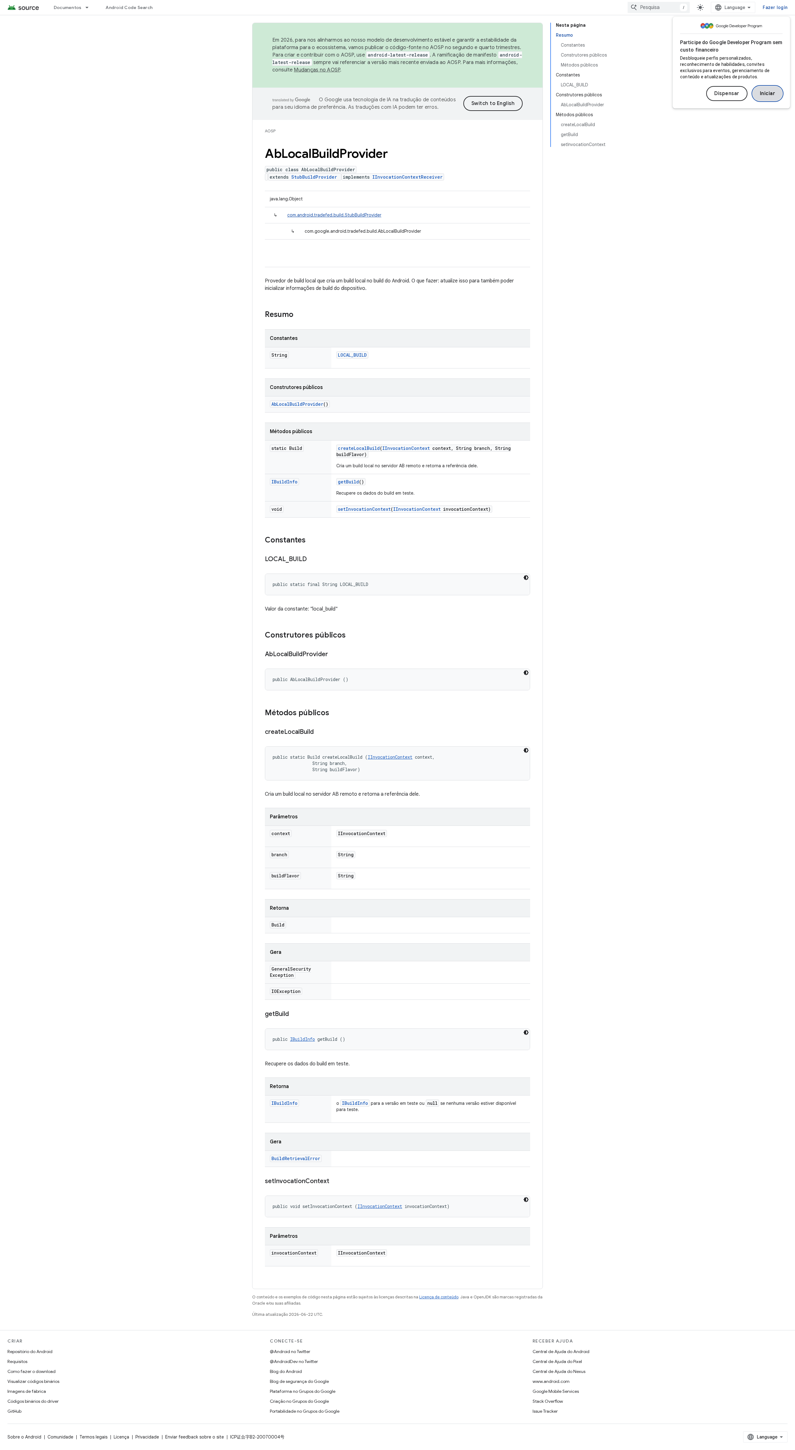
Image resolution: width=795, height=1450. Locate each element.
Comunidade (60, 1436)
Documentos (68, 7)
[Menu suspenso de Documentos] (89, 7)
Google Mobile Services (556, 1391)
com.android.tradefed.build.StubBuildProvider (334, 215)
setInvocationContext (364, 509)
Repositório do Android (29, 1351)
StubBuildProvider (314, 177)
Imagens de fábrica (26, 1391)
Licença (121, 1436)
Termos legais (93, 1436)
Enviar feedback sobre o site (194, 1436)
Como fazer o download (31, 1371)
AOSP (270, 131)
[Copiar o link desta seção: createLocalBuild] (320, 732)
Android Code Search (129, 7)
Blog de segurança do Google (299, 1381)
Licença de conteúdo (438, 1297)
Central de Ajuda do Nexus (559, 1371)
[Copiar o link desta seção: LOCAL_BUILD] (313, 559)
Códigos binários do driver (33, 1401)
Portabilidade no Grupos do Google (304, 1411)
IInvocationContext (406, 448)
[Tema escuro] (526, 577)
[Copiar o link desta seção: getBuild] (295, 1014)
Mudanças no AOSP (317, 70)
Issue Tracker (545, 1411)
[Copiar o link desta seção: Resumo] (299, 315)
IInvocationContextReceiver (407, 177)
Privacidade (147, 1436)
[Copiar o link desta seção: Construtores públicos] (352, 635)
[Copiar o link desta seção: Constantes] (312, 540)
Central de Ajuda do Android (561, 1351)
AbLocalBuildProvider (297, 404)
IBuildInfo (284, 482)
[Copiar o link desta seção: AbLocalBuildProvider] (334, 654)
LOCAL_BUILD (352, 355)
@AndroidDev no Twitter (294, 1361)
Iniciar (767, 93)
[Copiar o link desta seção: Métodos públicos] (335, 713)
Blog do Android (286, 1371)
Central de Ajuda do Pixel (557, 1361)
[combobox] (659, 7)
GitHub (14, 1411)
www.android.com (551, 1381)
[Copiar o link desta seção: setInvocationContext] (335, 1181)
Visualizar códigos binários (33, 1381)
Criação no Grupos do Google (299, 1401)
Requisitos (17, 1361)
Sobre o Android (24, 1436)
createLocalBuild (359, 448)
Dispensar (726, 93)
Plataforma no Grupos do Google (302, 1391)
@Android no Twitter (290, 1351)
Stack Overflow (548, 1401)
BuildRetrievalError (295, 1158)
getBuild (348, 482)
